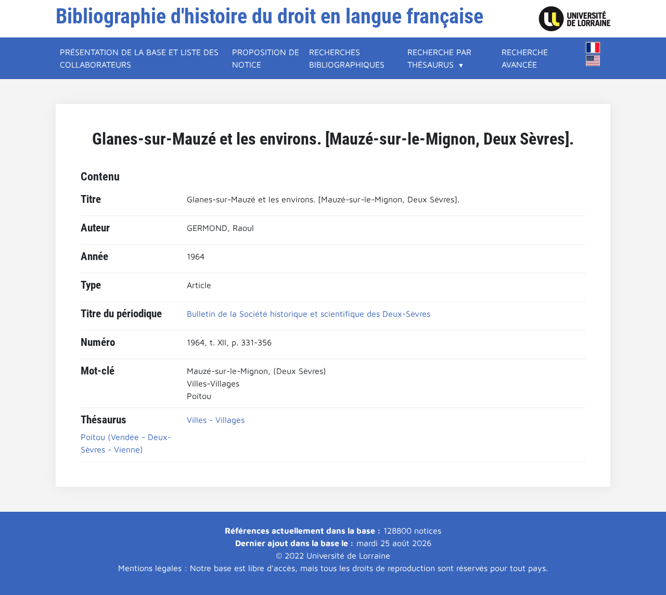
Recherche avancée (525, 58)
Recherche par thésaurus (439, 58)
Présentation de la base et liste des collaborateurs (139, 58)
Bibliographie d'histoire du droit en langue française (269, 16)
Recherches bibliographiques (347, 58)
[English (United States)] (593, 60)
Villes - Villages (216, 419)
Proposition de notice (265, 58)
